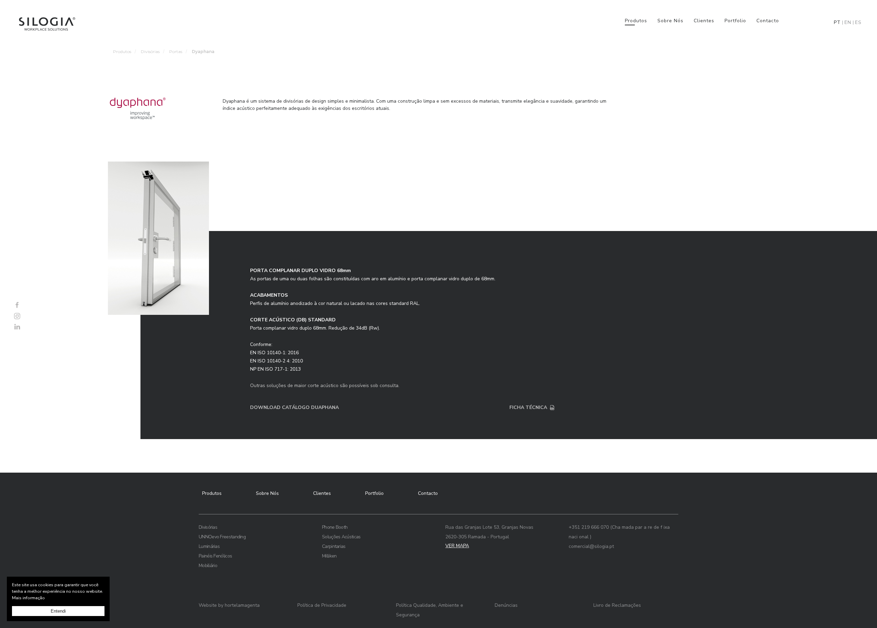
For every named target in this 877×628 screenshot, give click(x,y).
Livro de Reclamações (617, 605)
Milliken (329, 556)
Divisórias (150, 51)
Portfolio (735, 20)
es (858, 22)
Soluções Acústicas (341, 537)
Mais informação (28, 598)
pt (837, 22)
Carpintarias (334, 546)
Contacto (767, 20)
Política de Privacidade (321, 605)
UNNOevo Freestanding (222, 537)
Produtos (636, 20)
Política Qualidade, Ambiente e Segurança (429, 610)
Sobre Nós (670, 20)
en (847, 22)
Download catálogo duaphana (294, 407)
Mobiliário (208, 565)
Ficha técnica (528, 407)
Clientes (704, 20)
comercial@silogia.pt (591, 546)
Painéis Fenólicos (215, 556)
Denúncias (506, 605)
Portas (175, 51)
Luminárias (209, 546)
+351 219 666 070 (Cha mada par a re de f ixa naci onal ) (619, 532)
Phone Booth (334, 527)
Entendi (58, 611)
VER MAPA (457, 545)
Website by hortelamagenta (229, 605)
